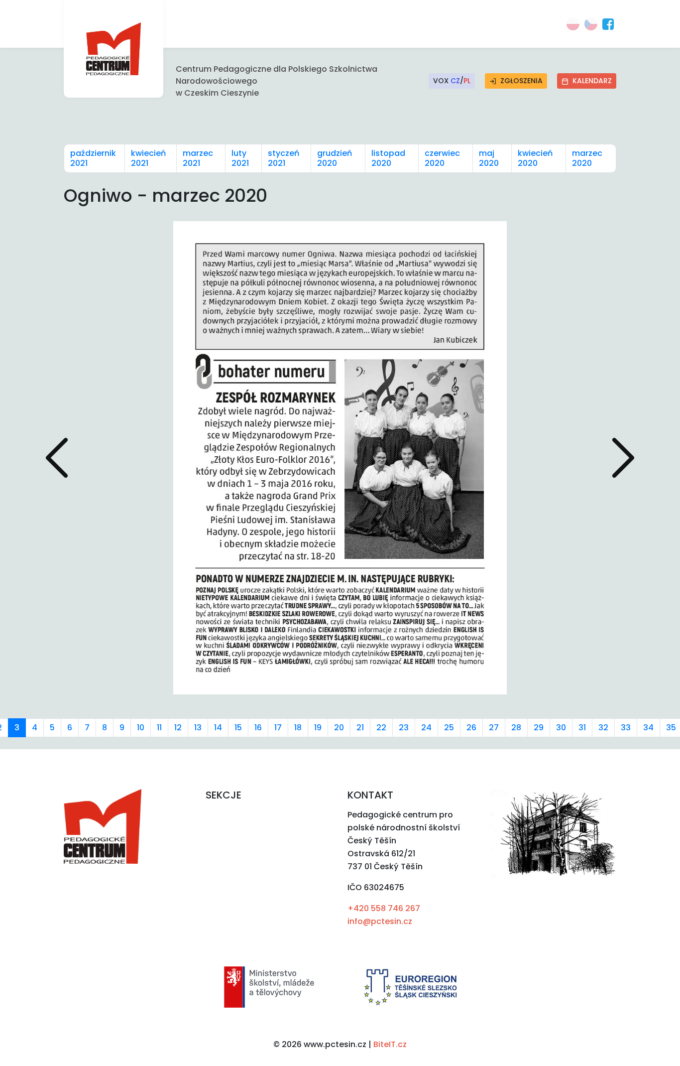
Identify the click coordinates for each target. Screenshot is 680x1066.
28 (516, 727)
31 (582, 727)
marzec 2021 (198, 158)
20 (339, 727)
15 (238, 727)
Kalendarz (592, 81)
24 (426, 727)
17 (278, 727)
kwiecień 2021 (148, 158)
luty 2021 (240, 158)
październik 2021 (93, 158)
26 (471, 727)
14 (218, 727)
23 (404, 727)
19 (318, 727)
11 (159, 727)
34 (648, 727)
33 (626, 727)
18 (298, 727)
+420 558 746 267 (383, 908)
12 (178, 727)
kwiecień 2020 (535, 158)
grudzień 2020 (334, 158)
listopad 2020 (388, 158)
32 (603, 727)
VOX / (451, 81)
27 (494, 727)
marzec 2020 (587, 158)
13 (198, 727)
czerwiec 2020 (442, 158)
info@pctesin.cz (379, 921)
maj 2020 (489, 158)
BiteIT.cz (390, 1044)
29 (539, 727)
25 (449, 727)
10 (140, 727)
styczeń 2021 (283, 158)
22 (381, 727)
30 (561, 727)
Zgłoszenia (521, 81)
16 (258, 727)
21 (360, 727)
